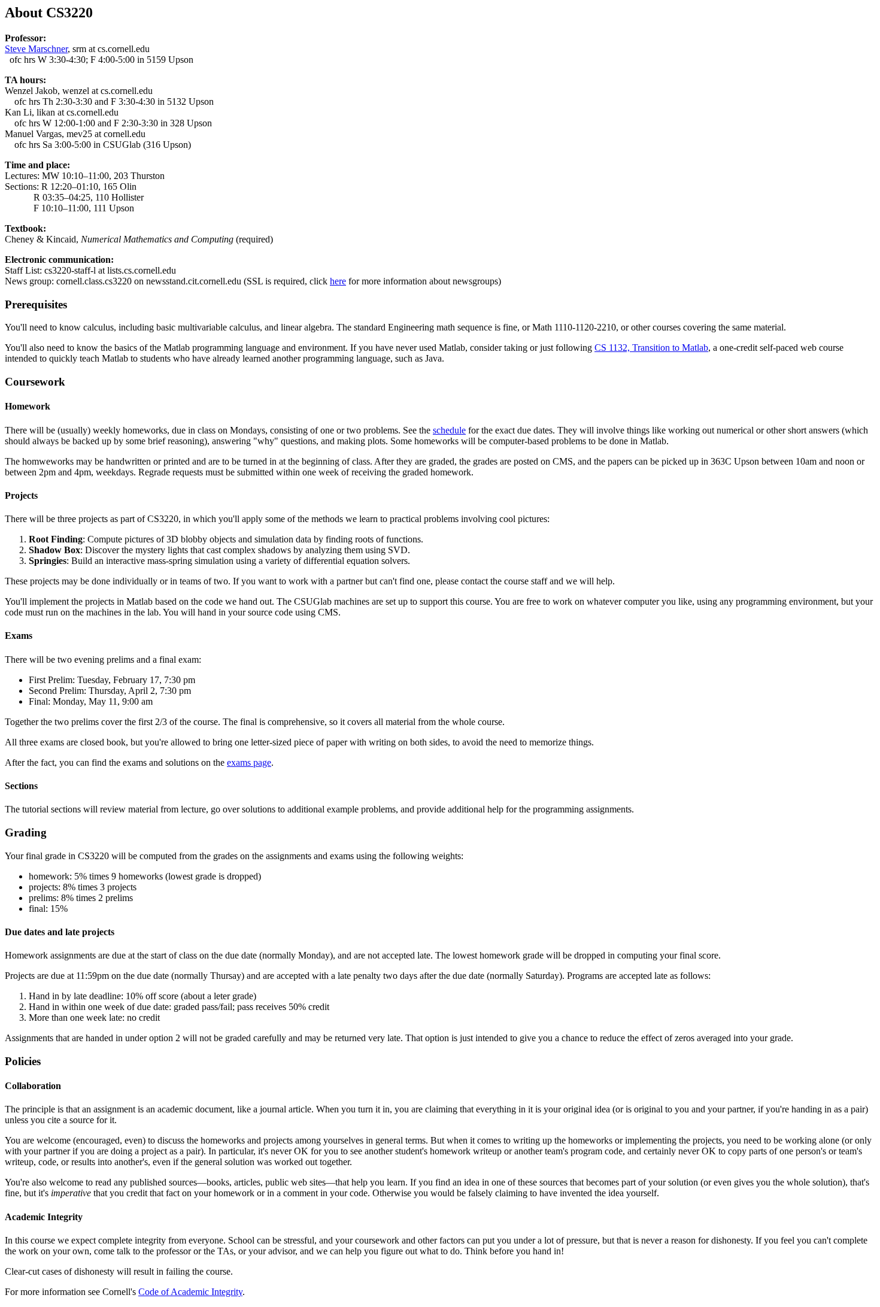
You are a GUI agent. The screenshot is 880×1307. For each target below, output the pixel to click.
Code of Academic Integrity (190, 1292)
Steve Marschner (36, 49)
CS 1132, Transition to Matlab (651, 347)
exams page (249, 762)
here (338, 281)
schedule (449, 430)
